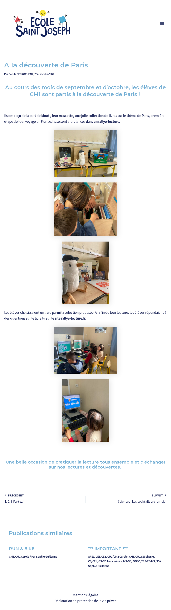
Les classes (114, 561)
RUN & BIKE (22, 548)
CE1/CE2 (101, 556)
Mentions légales (85, 595)
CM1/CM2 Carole (19, 556)
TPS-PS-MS (148, 561)
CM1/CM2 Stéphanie (141, 556)
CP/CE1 (92, 561)
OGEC (136, 561)
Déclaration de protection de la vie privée (85, 601)
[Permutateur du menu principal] (162, 23)
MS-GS (127, 561)
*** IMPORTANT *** (108, 548)
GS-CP (102, 561)
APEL (91, 556)
